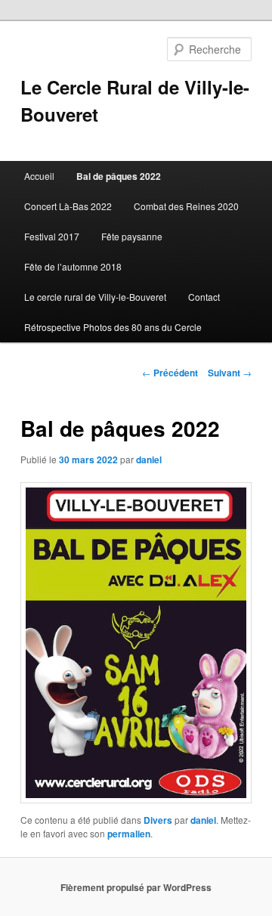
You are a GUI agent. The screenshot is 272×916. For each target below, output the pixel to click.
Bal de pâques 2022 (118, 176)
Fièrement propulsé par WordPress (136, 887)
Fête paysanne (131, 236)
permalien (128, 833)
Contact (204, 296)
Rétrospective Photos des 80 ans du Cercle (113, 326)
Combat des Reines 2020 (186, 206)
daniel (149, 459)
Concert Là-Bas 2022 (68, 206)
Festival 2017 (51, 236)
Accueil (39, 175)
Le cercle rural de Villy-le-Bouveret (95, 296)
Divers (158, 820)
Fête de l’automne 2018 (73, 266)
